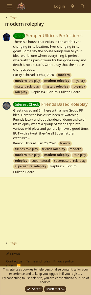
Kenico (18, 143)
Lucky (17, 74)
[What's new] (72, 6)
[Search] (82, 6)
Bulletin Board (69, 92)
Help (9, 265)
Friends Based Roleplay (51, 104)
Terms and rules (38, 261)
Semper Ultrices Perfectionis (48, 35)
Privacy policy (63, 261)
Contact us (14, 261)
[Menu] (9, 6)
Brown (14, 254)
